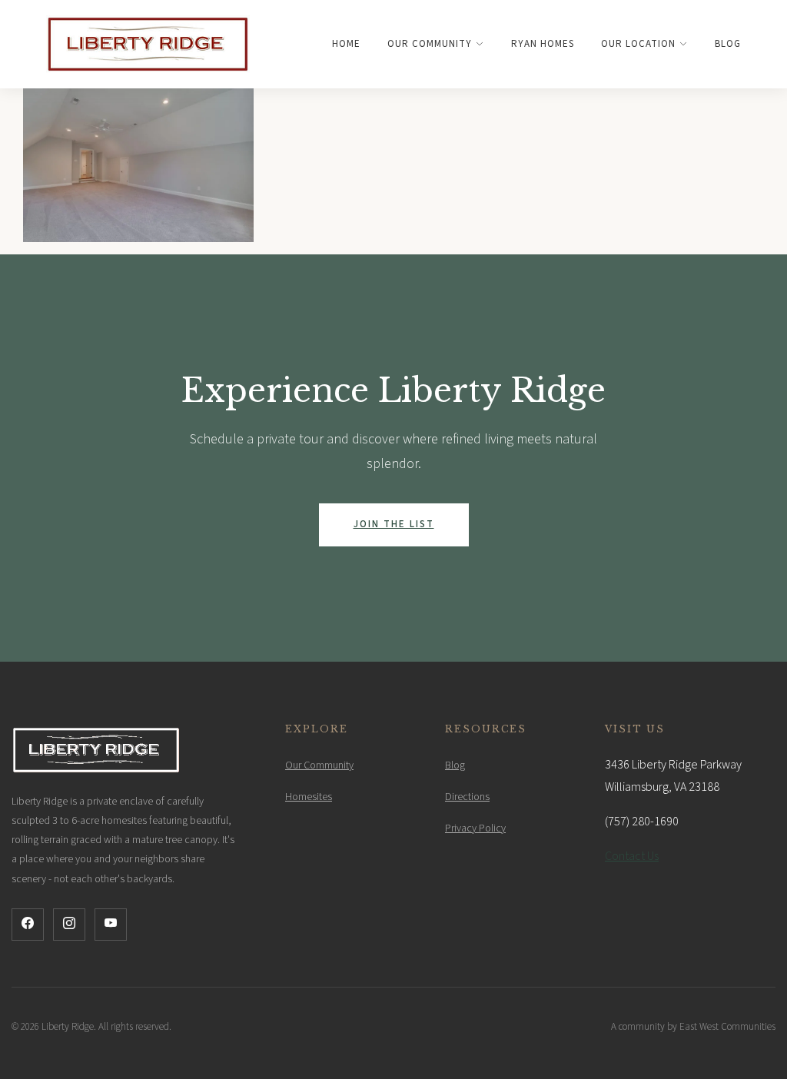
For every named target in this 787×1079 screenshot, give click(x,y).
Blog (728, 44)
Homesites (308, 797)
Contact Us (632, 856)
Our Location (638, 44)
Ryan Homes (542, 44)
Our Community (429, 44)
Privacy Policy (475, 828)
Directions (467, 797)
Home (346, 44)
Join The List (394, 524)
